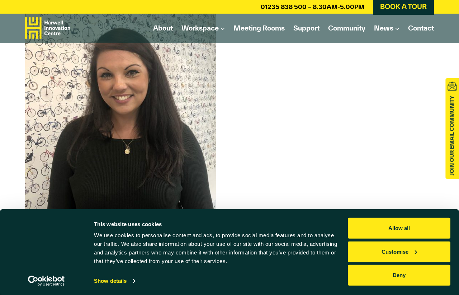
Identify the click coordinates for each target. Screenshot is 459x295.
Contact (421, 28)
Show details (110, 281)
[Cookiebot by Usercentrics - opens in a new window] (46, 281)
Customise (395, 251)
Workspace (200, 28)
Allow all (399, 228)
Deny (399, 275)
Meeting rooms (259, 28)
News (383, 28)
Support (306, 28)
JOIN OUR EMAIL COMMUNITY (451, 135)
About (163, 28)
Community (346, 28)
